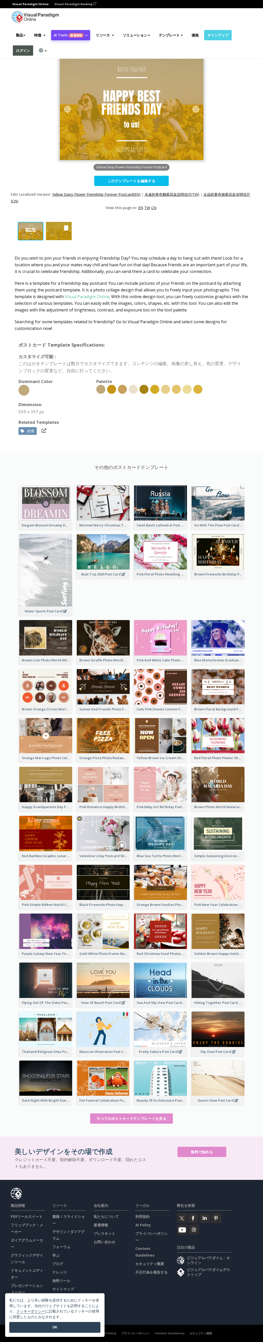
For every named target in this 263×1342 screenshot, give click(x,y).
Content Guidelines (169, 1333)
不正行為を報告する (151, 1272)
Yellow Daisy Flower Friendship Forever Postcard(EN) (96, 194)
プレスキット (104, 1233)
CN (153, 207)
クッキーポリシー (30, 1311)
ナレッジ (59, 1272)
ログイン (23, 50)
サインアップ (217, 35)
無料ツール (61, 1280)
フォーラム (61, 1246)
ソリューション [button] (135, 35)
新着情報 (101, 1224)
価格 (195, 35)
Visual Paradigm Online (87, 296)
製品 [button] (19, 35)
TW (147, 207)
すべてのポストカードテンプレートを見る (131, 1118)
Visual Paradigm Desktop (73, 4)
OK (54, 1327)
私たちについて (106, 1216)
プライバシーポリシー (135, 1333)
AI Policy (143, 1224)
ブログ (57, 1263)
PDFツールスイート (27, 1216)
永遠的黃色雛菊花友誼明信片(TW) (172, 194)
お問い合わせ (104, 1241)
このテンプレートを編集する (131, 180)
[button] (39, 35)
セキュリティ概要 (149, 1263)
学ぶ (56, 1255)
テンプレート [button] (169, 35)
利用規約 (142, 1216)
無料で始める (202, 1151)
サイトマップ (63, 1289)
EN (140, 207)
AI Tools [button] (68, 35)
